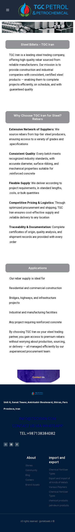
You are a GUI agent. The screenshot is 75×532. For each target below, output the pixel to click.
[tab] (37, 44)
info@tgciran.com (37, 419)
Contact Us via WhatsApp (37, 426)
